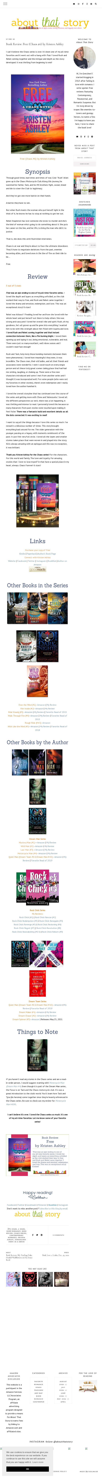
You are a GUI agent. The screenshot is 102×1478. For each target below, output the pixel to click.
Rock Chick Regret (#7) (24, 928)
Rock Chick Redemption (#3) (25, 921)
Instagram (41, 561)
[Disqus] (37, 1330)
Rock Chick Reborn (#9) (52, 931)
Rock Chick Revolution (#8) (48, 928)
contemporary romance (16, 1236)
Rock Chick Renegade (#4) (51, 921)
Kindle (22, 553)
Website (11, 561)
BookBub (52, 561)
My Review (51, 704)
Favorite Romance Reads (38, 1384)
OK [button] (27, 1469)
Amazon (41, 704)
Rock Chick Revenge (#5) (25, 924)
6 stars (21, 1229)
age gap (39, 1393)
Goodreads (31, 1205)
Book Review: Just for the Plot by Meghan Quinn (84, 230)
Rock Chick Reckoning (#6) (49, 924)
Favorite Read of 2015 (56, 712)
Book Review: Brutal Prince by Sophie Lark (85, 295)
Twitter (31, 561)
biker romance (14, 1231)
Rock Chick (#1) (26, 917)
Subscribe (84, 164)
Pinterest (42, 1205)
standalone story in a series (17, 1241)
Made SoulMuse (89, 1471)
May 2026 (63, 1399)
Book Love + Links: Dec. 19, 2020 (55, 1253)
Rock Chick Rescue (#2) (45, 917)
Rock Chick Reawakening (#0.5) (26, 931)
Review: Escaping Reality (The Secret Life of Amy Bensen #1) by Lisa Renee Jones (85, 316)
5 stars (13, 1229)
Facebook (21, 561)
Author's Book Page (47, 553)
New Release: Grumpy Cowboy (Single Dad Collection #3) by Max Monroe (85, 275)
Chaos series (20, 1233)
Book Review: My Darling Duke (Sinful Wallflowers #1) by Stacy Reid (19, 1256)
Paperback (31, 553)
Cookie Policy (60, 1471)
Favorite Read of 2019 (41, 860)
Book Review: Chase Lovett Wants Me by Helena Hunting (85, 356)
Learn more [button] (38, 1462)
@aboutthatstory (63, 1441)
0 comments (58, 1235)
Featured (38, 1390)
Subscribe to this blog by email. (53, 1208)
